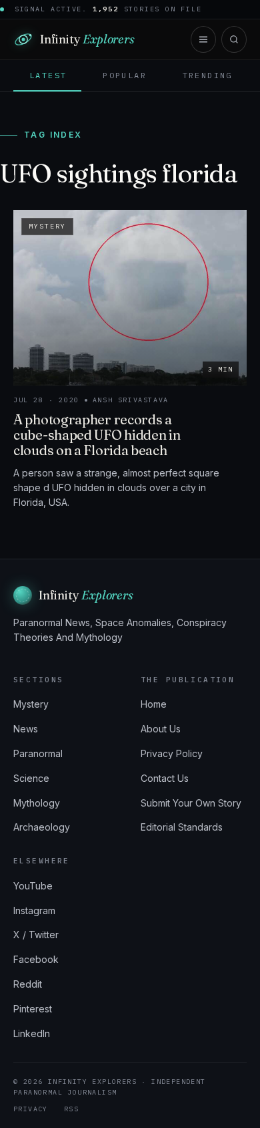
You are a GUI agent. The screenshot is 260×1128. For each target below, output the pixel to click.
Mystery (31, 704)
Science (31, 778)
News (25, 728)
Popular (125, 75)
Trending (208, 75)
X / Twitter (36, 934)
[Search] (234, 39)
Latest (48, 75)
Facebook (36, 959)
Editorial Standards (182, 827)
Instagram (34, 910)
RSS (71, 1109)
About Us (161, 728)
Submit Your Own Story (191, 803)
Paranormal (38, 753)
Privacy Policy (172, 753)
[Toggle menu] (203, 39)
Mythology (36, 803)
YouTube (33, 885)
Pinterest (32, 1008)
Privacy (30, 1109)
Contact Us (165, 778)
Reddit (27, 984)
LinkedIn (31, 1033)
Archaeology (41, 827)
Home (154, 704)
